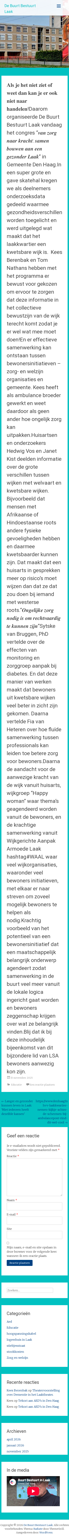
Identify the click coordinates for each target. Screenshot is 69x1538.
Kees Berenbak (17, 1390)
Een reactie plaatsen (42, 1084)
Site (9, 1229)
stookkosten (15, 1351)
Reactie (13, 1156)
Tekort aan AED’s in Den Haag (38, 1400)
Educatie (16, 1084)
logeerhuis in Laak (19, 1339)
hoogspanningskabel (21, 1333)
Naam (12, 1200)
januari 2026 (15, 1445)
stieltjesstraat (16, 1345)
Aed (9, 1321)
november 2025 (18, 1451)
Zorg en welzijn (17, 1357)
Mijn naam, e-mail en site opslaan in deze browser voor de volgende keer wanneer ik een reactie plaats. (32, 1252)
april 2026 (14, 1439)
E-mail (12, 1214)
